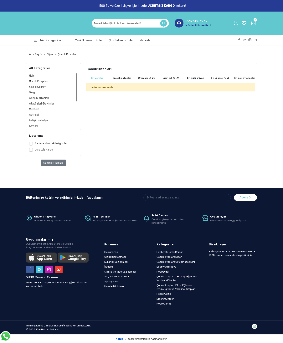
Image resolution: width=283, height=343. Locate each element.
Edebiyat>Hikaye (166, 266)
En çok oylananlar (244, 78)
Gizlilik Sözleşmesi (115, 256)
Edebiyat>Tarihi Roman (170, 252)
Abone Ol (245, 197)
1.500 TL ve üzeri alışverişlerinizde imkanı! (141, 6)
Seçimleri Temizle (53, 162)
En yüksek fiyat (220, 78)
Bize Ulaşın (217, 244)
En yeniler (97, 78)
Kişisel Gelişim (37, 87)
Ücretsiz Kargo (44, 149)
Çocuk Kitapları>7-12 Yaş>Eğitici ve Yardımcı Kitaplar (177, 278)
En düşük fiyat (195, 78)
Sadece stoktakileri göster (51, 143)
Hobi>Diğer (163, 271)
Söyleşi (33, 126)
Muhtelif (34, 109)
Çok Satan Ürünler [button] (121, 40)
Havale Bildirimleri (114, 286)
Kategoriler (166, 244)
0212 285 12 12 (196, 21)
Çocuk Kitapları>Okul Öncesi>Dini (176, 261)
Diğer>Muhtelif (165, 298)
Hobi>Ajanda (164, 303)
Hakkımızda (111, 252)
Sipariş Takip (111, 281)
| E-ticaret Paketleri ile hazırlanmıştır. (141, 338)
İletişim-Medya (38, 120)
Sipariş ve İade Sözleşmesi (120, 271)
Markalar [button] (146, 40)
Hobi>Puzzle (164, 293)
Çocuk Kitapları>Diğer (169, 256)
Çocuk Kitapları (38, 81)
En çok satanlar (122, 78)
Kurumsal (112, 244)
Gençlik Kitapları (39, 98)
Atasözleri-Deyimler (41, 103)
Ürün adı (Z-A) (170, 78)
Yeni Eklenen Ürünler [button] (89, 40)
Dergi (32, 92)
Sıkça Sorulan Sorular (117, 276)
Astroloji (34, 114)
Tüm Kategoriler (50, 40)
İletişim (108, 266)
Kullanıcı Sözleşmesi (116, 261)
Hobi (31, 75)
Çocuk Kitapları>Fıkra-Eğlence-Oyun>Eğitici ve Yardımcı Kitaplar (176, 287)
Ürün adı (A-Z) (146, 78)
